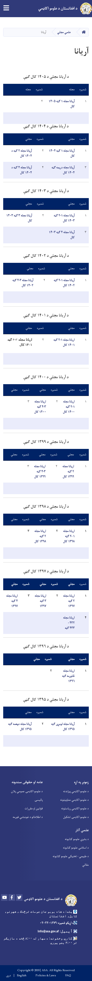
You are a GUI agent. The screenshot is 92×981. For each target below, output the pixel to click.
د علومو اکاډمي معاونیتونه (74, 800)
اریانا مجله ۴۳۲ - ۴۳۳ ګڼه (69, 623)
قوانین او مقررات (34, 808)
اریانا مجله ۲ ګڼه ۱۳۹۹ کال (68, 471)
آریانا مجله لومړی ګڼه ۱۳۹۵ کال (63, 726)
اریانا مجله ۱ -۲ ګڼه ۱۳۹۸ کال (69, 536)
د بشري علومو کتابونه (77, 839)
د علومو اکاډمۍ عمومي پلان (27, 791)
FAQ (68, 975)
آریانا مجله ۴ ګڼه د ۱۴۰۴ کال (21, 170)
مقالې (85, 865)
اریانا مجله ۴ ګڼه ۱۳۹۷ (12, 601)
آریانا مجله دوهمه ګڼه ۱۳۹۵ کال (20, 726)
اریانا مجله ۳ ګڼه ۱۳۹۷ (40, 601)
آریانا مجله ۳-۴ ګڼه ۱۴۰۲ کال (22, 283)
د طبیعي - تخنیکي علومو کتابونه (71, 856)
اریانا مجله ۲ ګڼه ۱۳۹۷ (69, 601)
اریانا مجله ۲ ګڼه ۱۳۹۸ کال (40, 536)
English (21, 975)
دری (8, 975)
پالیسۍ (38, 800)
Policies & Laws (46, 975)
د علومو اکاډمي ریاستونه (75, 808)
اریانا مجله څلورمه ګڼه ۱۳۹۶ (68, 676)
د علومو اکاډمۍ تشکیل (76, 817)
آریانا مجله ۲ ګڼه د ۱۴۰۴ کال (21, 153)
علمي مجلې (64, 32)
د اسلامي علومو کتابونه (76, 847)
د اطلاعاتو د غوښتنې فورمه (28, 817)
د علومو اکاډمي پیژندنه (76, 791)
